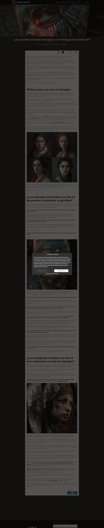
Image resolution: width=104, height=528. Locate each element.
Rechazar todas (42, 270)
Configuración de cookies (52, 273)
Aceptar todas (61, 270)
